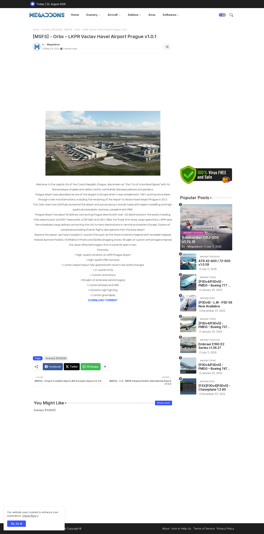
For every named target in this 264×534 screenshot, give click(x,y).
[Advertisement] (103, 81)
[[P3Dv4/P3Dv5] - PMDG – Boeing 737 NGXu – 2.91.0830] (188, 324)
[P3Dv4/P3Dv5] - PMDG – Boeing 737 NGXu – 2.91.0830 (212, 325)
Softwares (169, 15)
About (166, 528)
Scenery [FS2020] (52, 29)
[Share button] (104, 366)
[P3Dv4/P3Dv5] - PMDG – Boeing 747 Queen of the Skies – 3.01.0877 (213, 366)
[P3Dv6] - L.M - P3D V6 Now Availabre (215, 304)
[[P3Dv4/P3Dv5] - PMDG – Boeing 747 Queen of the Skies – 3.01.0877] (188, 365)
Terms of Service (204, 528)
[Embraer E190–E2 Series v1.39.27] (188, 345)
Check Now (29, 515)
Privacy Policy (225, 528)
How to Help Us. (181, 528)
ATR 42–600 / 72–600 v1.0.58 (214, 262)
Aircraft (113, 15)
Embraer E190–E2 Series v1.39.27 (211, 346)
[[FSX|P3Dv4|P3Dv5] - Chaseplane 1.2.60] (188, 386)
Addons (133, 15)
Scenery (92, 15)
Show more (163, 402)
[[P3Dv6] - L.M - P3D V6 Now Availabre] (188, 303)
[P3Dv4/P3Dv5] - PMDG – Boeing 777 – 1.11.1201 (214, 283)
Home (75, 15)
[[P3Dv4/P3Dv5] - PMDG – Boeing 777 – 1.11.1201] (188, 282)
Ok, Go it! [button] (16, 523)
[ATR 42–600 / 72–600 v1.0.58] (188, 262)
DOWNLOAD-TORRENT (103, 300)
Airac (152, 15)
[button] (222, 15)
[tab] (75, 15)
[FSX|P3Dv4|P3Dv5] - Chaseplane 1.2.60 (214, 387)
